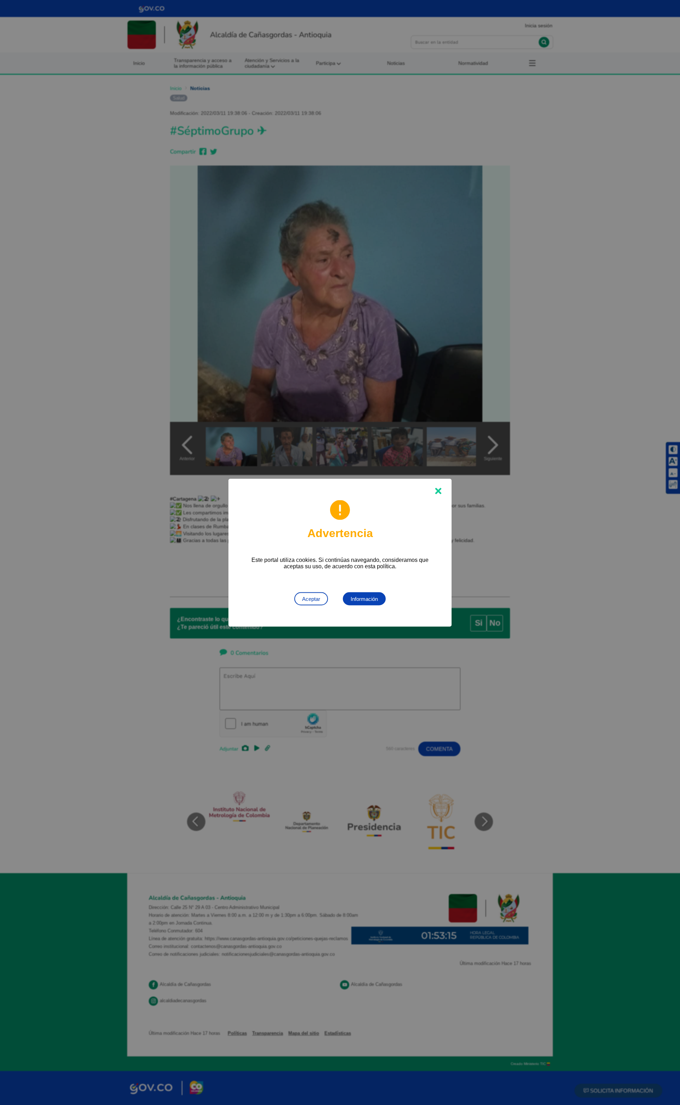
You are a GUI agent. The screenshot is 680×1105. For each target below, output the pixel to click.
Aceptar (311, 599)
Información (364, 599)
